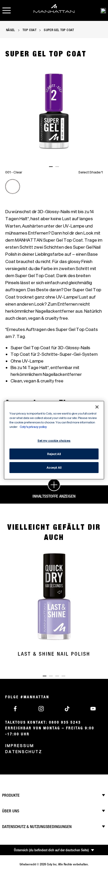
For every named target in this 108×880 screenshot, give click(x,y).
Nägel (10, 30)
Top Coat (29, 30)
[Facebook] (15, 708)
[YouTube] (93, 708)
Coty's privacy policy (33, 426)
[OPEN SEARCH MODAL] (103, 10)
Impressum (19, 745)
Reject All (54, 454)
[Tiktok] (67, 708)
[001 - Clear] (12, 186)
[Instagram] (41, 708)
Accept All (54, 467)
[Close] (97, 406)
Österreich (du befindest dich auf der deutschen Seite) (51, 850)
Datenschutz (23, 751)
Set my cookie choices (54, 440)
